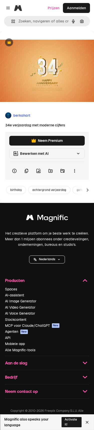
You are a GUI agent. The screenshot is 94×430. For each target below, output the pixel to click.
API (8, 338)
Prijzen (53, 8)
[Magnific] (47, 219)
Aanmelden (76, 8)
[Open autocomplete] (11, 21)
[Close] (87, 422)
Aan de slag (16, 362)
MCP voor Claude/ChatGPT (31, 325)
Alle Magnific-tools (20, 350)
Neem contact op (21, 391)
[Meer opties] (74, 171)
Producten (15, 280)
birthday (16, 190)
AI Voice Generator (20, 313)
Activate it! (71, 422)
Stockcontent (15, 319)
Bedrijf (11, 377)
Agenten (16, 331)
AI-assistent (14, 295)
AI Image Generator (20, 301)
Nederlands (47, 259)
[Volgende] (87, 190)
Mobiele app (15, 344)
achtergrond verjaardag (49, 190)
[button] (47, 259)
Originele (33, 42)
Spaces (11, 289)
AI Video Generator (20, 307)
